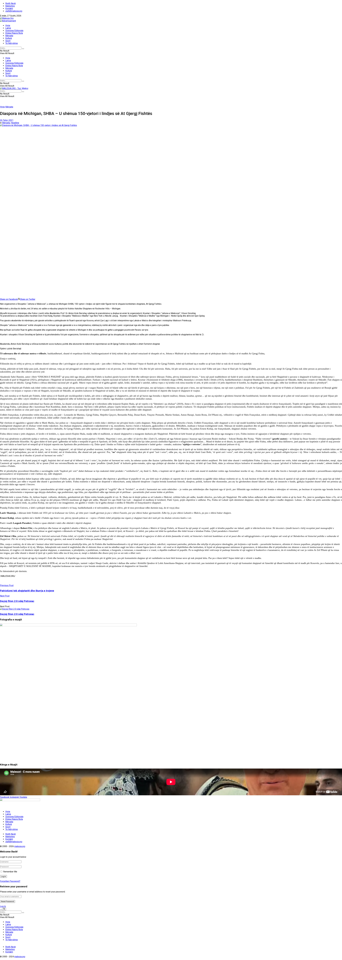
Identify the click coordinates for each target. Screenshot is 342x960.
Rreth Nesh (10, 3)
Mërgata (9, 35)
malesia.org (19, 846)
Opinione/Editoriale (14, 30)
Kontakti (9, 8)
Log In (3, 906)
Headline (15, 122)
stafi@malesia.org (13, 11)
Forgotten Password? (10, 881)
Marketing (10, 6)
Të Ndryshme (11, 43)
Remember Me (10, 871)
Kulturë (8, 38)
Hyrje (7, 25)
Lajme (8, 28)
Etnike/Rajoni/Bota (14, 33)
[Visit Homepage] (6, 18)
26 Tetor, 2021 (6, 120)
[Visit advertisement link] (8, 21)
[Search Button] (23, 48)
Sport (7, 40)
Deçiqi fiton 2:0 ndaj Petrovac (17, 614)
